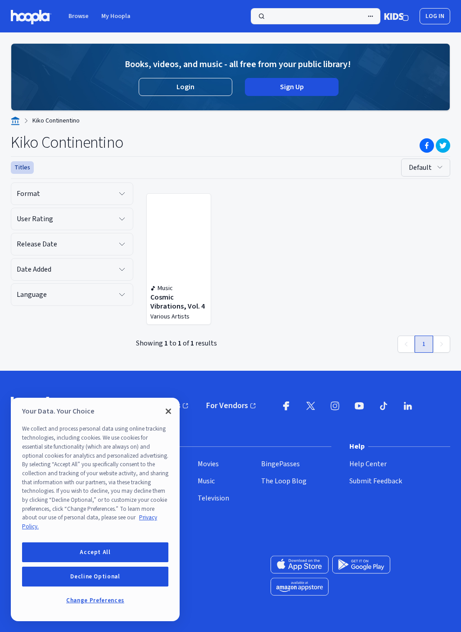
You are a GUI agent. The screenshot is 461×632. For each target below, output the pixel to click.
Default (420, 168)
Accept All (95, 552)
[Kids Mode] (396, 16)
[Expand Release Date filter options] (122, 244)
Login (185, 87)
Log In (434, 16)
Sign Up (292, 87)
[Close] (168, 411)
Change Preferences (95, 600)
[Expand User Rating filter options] (122, 219)
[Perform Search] (315, 16)
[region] (95, 509)
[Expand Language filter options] (122, 294)
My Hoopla (116, 16)
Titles (22, 167)
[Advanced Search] (370, 16)
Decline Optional (95, 577)
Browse (78, 16)
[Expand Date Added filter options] (122, 269)
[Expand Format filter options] (122, 193)
